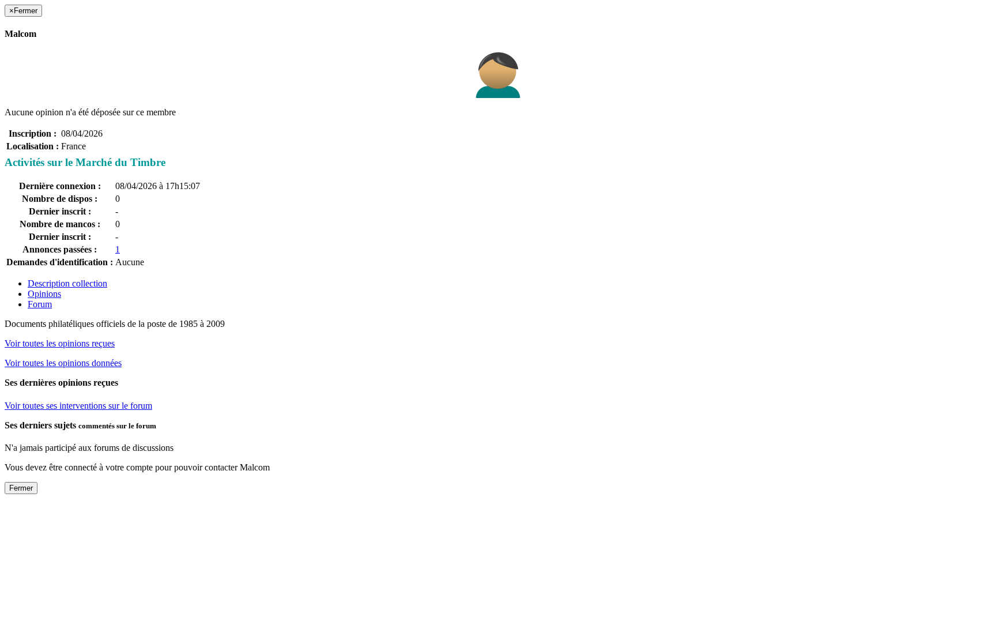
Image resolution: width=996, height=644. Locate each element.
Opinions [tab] (44, 294)
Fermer (21, 488)
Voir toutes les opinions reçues (60, 343)
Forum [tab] (40, 304)
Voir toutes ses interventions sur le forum (78, 405)
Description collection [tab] (67, 283)
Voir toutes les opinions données (63, 363)
